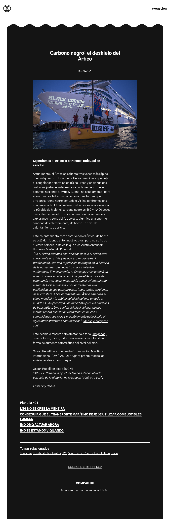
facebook (67, 490)
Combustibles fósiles (47, 453)
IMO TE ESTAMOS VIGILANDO (42, 430)
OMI (64, 453)
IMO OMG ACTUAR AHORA (39, 424)
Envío (114, 453)
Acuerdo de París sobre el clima (89, 453)
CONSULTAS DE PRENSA (85, 467)
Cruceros (26, 453)
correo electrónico (97, 490)
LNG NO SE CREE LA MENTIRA (42, 408)
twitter (79, 490)
